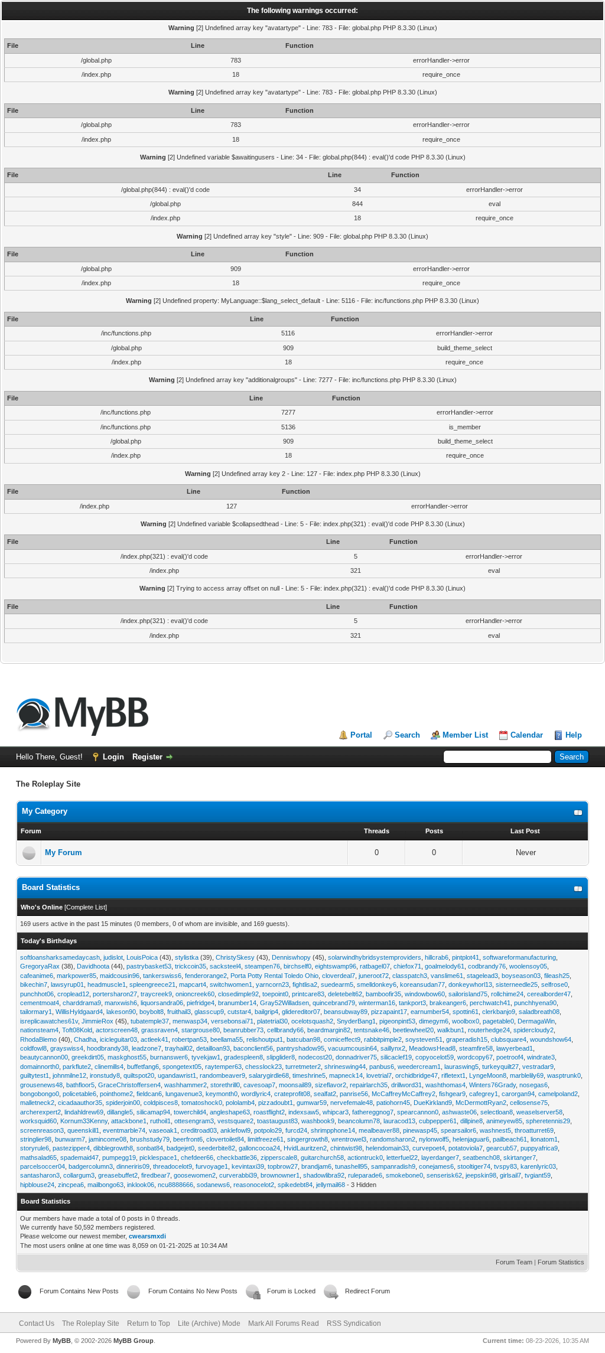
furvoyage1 (212, 1166)
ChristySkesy (235, 957)
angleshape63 (230, 1112)
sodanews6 (213, 1184)
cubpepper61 (438, 1120)
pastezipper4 (71, 1148)
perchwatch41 (490, 1002)
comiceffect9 (342, 1039)
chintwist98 (346, 1148)
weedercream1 (419, 1066)
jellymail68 (330, 1184)
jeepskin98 (481, 1175)
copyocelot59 (434, 1057)
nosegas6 (533, 1084)
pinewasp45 (420, 1130)
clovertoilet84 (225, 1139)
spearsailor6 (458, 1130)
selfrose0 (554, 984)
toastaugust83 (277, 1120)
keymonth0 (222, 1093)
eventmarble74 (124, 1130)
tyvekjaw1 (205, 1057)
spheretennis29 (548, 1120)
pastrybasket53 (148, 966)
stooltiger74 (473, 1166)
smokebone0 (404, 1175)
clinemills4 (109, 1066)
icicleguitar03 (118, 1039)
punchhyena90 (535, 1002)
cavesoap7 (259, 1084)
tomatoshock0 (201, 1102)
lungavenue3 (183, 1093)
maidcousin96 (119, 975)
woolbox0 (465, 1021)
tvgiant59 (538, 1175)
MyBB (62, 1340)
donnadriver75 (356, 1057)
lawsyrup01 (67, 984)
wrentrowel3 (348, 1139)
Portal (361, 735)
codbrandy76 (487, 966)
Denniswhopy (291, 957)
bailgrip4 (266, 1011)
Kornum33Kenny (84, 1120)
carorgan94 (518, 1093)
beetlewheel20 (413, 1030)
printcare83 (308, 993)
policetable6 (79, 1093)
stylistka (187, 957)
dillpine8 (471, 1120)
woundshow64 (550, 1039)
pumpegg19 (119, 1157)
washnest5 (495, 1130)
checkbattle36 (237, 1157)
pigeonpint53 (397, 1021)
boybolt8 (151, 1011)
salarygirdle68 (269, 1075)
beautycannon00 (44, 1057)
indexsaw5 (303, 1112)
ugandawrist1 (177, 1075)
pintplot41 (465, 957)
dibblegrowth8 (113, 1148)
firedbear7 (155, 1175)
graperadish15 (466, 1039)
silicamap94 (153, 1112)
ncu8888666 (175, 1184)
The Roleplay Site (90, 1323)
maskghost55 (127, 1057)
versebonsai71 (232, 1021)
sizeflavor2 (330, 1084)
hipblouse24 (37, 1184)
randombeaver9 (222, 1075)
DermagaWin (536, 1021)
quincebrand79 (334, 1002)
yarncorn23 (272, 984)
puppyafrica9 (539, 1148)
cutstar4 (239, 1011)
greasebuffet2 (118, 1175)
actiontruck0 (365, 1157)
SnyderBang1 (356, 1021)
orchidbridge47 (416, 1075)
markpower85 (76, 975)
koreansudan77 (422, 984)
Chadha (85, 1039)
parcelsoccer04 (42, 1166)
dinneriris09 (132, 1166)
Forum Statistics (561, 1262)
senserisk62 (444, 1175)
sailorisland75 (467, 993)
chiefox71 (407, 966)
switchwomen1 (231, 984)
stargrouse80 (200, 1030)
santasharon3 (40, 1175)
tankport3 (412, 1002)
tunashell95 (351, 1166)
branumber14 (237, 1002)
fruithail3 (179, 1011)
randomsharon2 (392, 1139)
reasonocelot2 (253, 1184)
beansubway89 (345, 1011)
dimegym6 (433, 1021)
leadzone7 (146, 1048)
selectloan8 (496, 1112)
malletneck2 (37, 1102)
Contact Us (36, 1323)
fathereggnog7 (372, 1112)
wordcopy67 (475, 1057)
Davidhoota (93, 966)
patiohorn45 (393, 1102)
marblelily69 (527, 1075)
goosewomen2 (195, 1175)
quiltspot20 (138, 1075)
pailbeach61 (510, 1139)
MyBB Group (133, 1340)
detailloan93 (213, 1048)
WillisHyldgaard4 (79, 1011)
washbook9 (317, 1120)
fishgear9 (452, 1093)
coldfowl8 (33, 1048)
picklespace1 (158, 1157)
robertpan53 (189, 1039)
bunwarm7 (70, 1139)
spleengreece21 (152, 984)
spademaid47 (79, 1157)
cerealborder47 (549, 993)
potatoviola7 (465, 1148)
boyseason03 (521, 975)
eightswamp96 (335, 966)
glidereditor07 (301, 1011)
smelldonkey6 (376, 984)
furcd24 (296, 1130)
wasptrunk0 (564, 1075)
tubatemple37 (150, 1021)
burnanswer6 (169, 1057)
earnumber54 (430, 1011)
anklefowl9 (235, 1130)
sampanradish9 (393, 1166)
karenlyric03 (538, 1166)
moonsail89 (295, 1084)
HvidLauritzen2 (305, 1148)
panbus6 (381, 1066)
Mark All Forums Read (283, 1323)
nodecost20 (315, 1057)
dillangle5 (120, 1112)
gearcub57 (501, 1148)
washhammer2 (185, 1084)
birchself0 (297, 966)
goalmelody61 (444, 966)
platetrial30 (272, 1021)
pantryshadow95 (300, 1048)
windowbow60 (425, 993)
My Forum (63, 852)
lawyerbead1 (514, 1048)
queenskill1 (83, 1130)
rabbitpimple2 (383, 1039)
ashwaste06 (459, 1112)
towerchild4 (190, 1112)
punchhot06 (37, 993)
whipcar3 (336, 1112)
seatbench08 (481, 1157)
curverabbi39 (238, 1175)
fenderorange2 (206, 975)
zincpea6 (71, 1184)
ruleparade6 (365, 1175)
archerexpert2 (40, 1112)
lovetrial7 (379, 1075)
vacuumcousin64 (352, 1048)
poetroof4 (509, 1057)
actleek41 (154, 1039)
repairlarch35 (369, 1084)
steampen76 (262, 966)
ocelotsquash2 (312, 1021)
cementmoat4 (39, 1002)
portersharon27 (115, 993)
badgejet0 (180, 1148)
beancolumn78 (359, 1120)
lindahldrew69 (83, 1112)
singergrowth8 (307, 1139)
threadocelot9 (172, 1166)
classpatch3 (409, 975)
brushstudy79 (150, 1139)
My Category (44, 811)
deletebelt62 (345, 993)
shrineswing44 (345, 1066)
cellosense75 (529, 1102)
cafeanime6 (36, 975)
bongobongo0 (39, 1093)
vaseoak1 (163, 1130)
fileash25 (557, 975)
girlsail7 (510, 1175)
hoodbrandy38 (107, 1048)
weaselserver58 (539, 1112)
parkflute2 (77, 1066)
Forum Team (514, 1262)
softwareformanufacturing (519, 957)
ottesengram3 (194, 1120)
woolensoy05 (528, 966)
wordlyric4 (256, 1093)
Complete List (85, 907)
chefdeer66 (197, 1157)
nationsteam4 (39, 1030)
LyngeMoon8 (487, 1075)
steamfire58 (476, 1048)
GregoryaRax (40, 966)
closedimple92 (238, 993)
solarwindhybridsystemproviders (374, 957)
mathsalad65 (38, 1157)
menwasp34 (190, 1021)
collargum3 (79, 1175)
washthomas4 (445, 1084)
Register (147, 756)
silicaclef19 (396, 1057)
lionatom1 (544, 1139)
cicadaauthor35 (80, 1102)
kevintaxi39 (248, 1166)
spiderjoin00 (123, 1102)
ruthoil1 (160, 1120)
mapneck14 (346, 1075)
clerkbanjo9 (498, 1011)
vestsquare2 (235, 1120)
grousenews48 (41, 1084)
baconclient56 (253, 1048)
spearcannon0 (417, 1112)
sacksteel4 (225, 966)
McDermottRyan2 (481, 1102)
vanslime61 (447, 975)
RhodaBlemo (38, 1039)
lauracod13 (399, 1120)
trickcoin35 (190, 966)
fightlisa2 (304, 984)
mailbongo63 (105, 1184)
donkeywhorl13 (470, 984)
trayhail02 (179, 1048)
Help (573, 735)
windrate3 (541, 1057)
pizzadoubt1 (275, 1102)
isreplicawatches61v (49, 1021)
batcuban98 (303, 1039)
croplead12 (73, 993)
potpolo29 (268, 1130)
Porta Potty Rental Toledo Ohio (274, 975)
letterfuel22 (402, 1157)
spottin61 (466, 1011)
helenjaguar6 (471, 1139)
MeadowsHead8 (432, 1048)
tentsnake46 (371, 1030)
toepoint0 (275, 993)
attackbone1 (129, 1120)
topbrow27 (283, 1166)
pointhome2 (116, 1093)
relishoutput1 (264, 1039)
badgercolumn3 (91, 1166)
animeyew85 (504, 1120)
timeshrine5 (309, 1075)
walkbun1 (450, 1030)
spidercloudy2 (533, 1030)
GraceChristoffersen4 (129, 1084)
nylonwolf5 (434, 1139)
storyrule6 (34, 1148)
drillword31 (406, 1084)
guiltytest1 (34, 1075)
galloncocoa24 (259, 1148)
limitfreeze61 (266, 1139)
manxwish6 (121, 1002)
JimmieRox (97, 1021)
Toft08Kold (77, 1030)
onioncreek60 (194, 993)
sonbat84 (149, 1148)
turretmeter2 (303, 1066)
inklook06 (140, 1184)
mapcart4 (192, 984)
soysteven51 (424, 1039)
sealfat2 (325, 1093)
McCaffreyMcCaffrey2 (403, 1093)
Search (407, 735)
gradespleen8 (243, 1057)
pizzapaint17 (389, 1011)
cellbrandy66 (285, 1030)
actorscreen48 (117, 1030)
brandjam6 (316, 1166)
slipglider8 (280, 1057)
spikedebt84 (295, 1184)
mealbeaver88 (379, 1130)
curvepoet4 (428, 1148)
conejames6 (436, 1166)
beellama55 (226, 1039)
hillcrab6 (436, 957)
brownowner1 (280, 1175)
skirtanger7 (519, 1157)
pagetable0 (498, 1021)
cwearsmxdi (147, 1236)
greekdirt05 (87, 1057)
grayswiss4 (66, 1048)
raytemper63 (223, 1066)
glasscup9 (209, 1011)
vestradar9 (538, 1066)
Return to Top (148, 1323)
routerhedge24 (489, 1030)
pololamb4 (240, 1102)
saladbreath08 (539, 1011)
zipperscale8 (279, 1157)
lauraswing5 (461, 1066)
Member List (465, 735)
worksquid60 (38, 1120)
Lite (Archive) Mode (209, 1323)
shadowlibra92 (323, 1175)
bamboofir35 (383, 993)
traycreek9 (156, 993)
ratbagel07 (375, 966)
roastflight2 (269, 1112)
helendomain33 (387, 1148)
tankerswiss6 (162, 975)
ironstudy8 (105, 1075)
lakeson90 (121, 1011)
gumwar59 (312, 1102)
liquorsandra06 (162, 1002)
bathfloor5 (80, 1084)
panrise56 (354, 1093)
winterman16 (377, 1002)
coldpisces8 (161, 1102)
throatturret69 (534, 1130)
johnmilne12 (69, 1075)
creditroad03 (199, 1130)
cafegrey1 (483, 1093)
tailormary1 (36, 1011)
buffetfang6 (143, 1066)
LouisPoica (142, 957)
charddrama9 (82, 1002)
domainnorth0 (39, 1066)
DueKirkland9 (433, 1102)
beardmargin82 (328, 1030)
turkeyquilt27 (500, 1066)
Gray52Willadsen (284, 1002)
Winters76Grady (492, 1084)
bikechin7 (33, 984)
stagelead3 (482, 975)
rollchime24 (507, 993)
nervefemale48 (351, 1102)
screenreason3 (42, 1130)
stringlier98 (35, 1139)
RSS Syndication (354, 1323)
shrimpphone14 (333, 1130)
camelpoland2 (558, 1093)
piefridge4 (200, 1002)
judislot (113, 957)
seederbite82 (216, 1148)
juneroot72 (374, 975)
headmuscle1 (106, 984)
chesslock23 (263, 1066)
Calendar (526, 735)
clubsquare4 (508, 1039)
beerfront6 (188, 1139)
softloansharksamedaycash (60, 957)
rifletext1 (453, 1075)
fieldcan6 (149, 1093)
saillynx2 (392, 1048)
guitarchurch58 (322, 1157)
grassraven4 (159, 1030)
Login (113, 756)
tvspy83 (505, 1166)
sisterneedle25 (517, 984)
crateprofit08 (292, 1093)
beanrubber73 (243, 1030)
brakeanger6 (448, 1002)
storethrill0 (225, 1084)
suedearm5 (337, 984)
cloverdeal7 (338, 975)
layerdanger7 (440, 1157)
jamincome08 (107, 1139)
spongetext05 (181, 1066)
